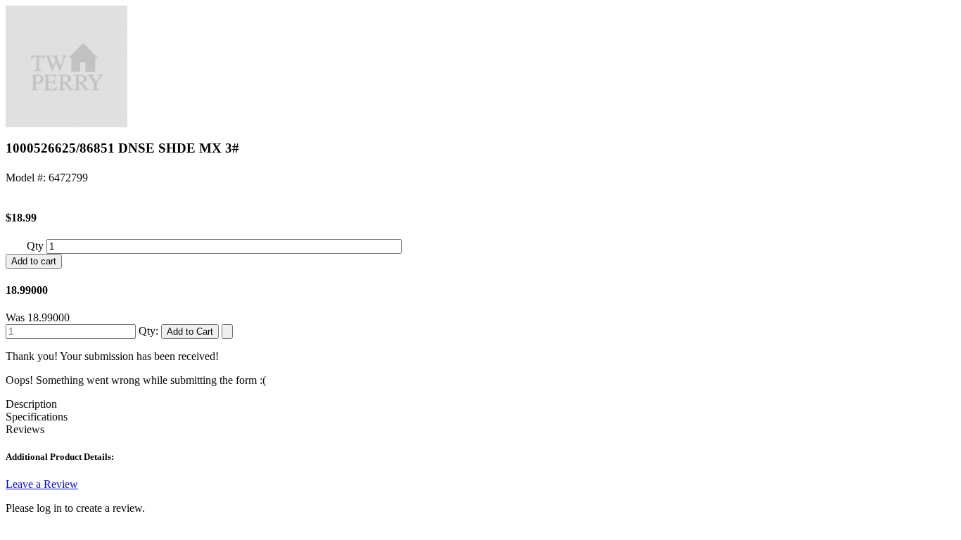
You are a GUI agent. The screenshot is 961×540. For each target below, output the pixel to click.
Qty (36, 246)
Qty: (148, 331)
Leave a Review (42, 484)
